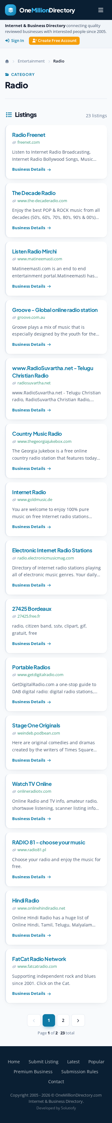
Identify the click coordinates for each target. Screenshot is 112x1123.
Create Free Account (57, 40)
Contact (56, 1081)
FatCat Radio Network (39, 958)
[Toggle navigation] (101, 10)
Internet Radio (29, 492)
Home (14, 1062)
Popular (96, 1062)
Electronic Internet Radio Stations (52, 550)
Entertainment (31, 61)
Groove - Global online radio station (55, 309)
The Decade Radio (33, 192)
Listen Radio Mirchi (34, 251)
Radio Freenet (28, 134)
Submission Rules (79, 1071)
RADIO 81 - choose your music (48, 842)
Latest (73, 1062)
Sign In (17, 40)
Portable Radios (31, 667)
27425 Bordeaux (31, 608)
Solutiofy (68, 1108)
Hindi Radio (25, 900)
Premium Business (33, 1071)
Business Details (28, 169)
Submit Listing (43, 1062)
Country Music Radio (37, 433)
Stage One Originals (36, 725)
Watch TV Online (32, 783)
